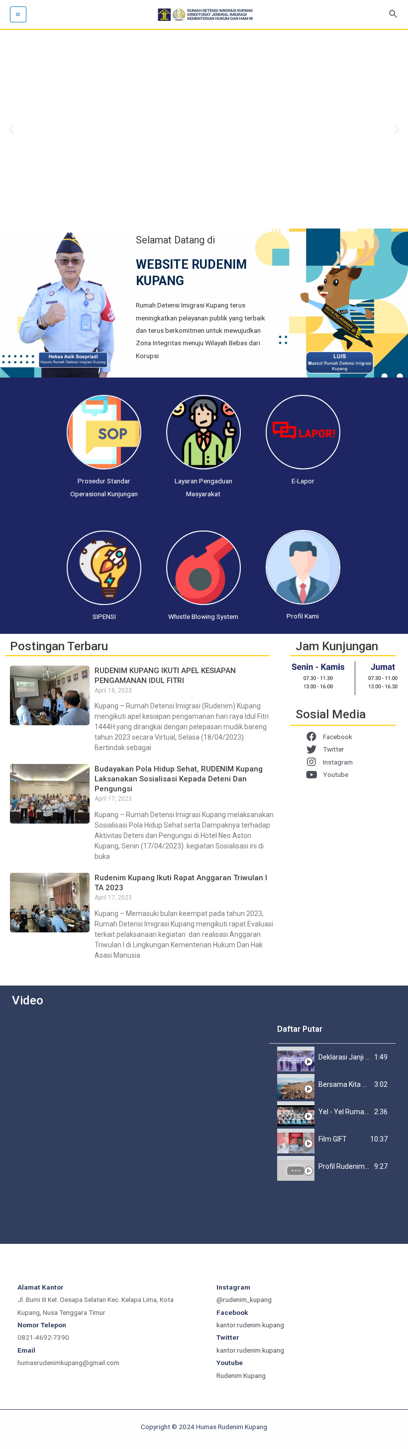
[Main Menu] (18, 14)
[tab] (332, 1057)
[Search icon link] (393, 14)
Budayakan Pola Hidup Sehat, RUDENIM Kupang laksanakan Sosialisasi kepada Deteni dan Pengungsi (179, 778)
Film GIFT (332, 1139)
